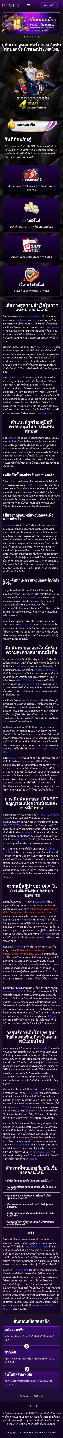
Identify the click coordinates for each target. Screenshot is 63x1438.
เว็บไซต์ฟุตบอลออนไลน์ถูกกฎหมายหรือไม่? (29, 1180)
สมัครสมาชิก (26, 125)
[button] (29, 5)
